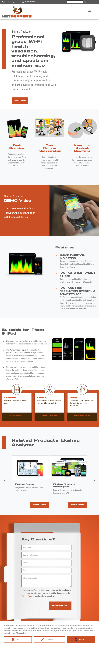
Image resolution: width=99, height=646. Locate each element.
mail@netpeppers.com (12, 2)
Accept (81, 639)
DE (93, 2)
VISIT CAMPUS (49, 415)
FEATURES (20, 101)
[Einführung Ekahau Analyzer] (75, 210)
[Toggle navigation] (89, 11)
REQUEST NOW (82, 415)
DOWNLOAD (16, 415)
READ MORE (39, 505)
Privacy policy (20, 633)
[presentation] (4, 481)
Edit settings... (49, 639)
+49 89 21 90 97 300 (30, 2)
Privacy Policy (27, 596)
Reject (18, 639)
